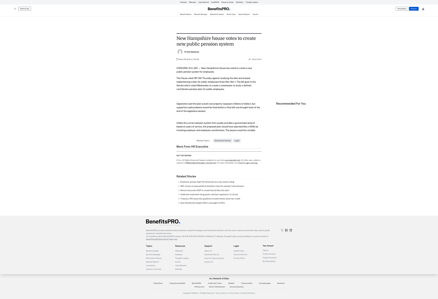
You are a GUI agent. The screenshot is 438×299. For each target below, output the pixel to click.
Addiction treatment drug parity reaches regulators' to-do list (209, 194)
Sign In (265, 250)
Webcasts (192, 2)
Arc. (197, 293)
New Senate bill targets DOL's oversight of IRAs (202, 203)
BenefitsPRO (196, 283)
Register (414, 9)
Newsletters (402, 9)
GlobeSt (231, 283)
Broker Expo (24, 9)
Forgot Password (269, 258)
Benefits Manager (153, 254)
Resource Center (227, 2)
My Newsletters (269, 261)
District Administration (217, 287)
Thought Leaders (252, 2)
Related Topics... (204, 141)
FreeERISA (215, 2)
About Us (208, 251)
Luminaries (150, 265)
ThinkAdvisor (158, 283)
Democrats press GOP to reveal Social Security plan (204, 190)
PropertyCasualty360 (177, 283)
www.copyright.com (232, 160)
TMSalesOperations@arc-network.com (200, 163)
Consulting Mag (264, 283)
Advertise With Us (211, 254)
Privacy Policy (239, 258)
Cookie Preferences (247, 293)
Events (178, 262)
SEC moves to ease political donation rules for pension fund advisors (212, 186)
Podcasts (183, 2)
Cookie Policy (239, 251)
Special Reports (152, 262)
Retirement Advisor (154, 258)
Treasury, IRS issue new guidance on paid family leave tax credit (210, 198)
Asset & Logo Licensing (214, 258)
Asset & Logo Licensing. (248, 163)
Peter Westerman (192, 52)
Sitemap (178, 269)
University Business (237, 287)
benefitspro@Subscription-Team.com (161, 239)
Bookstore (239, 2)
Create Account (269, 254)
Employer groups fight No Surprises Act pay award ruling (207, 182)
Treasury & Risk (246, 283)
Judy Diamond (203, 2)
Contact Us (208, 262)
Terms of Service (240, 254)
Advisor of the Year (153, 269)
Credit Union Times (215, 283)
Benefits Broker (152, 251)
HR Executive (199, 287)
